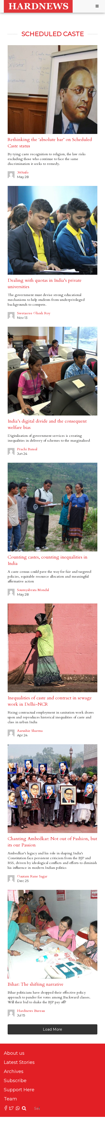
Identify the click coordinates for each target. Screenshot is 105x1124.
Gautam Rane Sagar (32, 876)
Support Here (19, 1090)
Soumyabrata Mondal (33, 589)
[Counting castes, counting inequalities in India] (52, 507)
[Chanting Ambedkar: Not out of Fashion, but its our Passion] (52, 788)
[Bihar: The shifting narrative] (52, 934)
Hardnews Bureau (31, 1010)
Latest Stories (19, 1062)
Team (10, 1099)
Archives (13, 1071)
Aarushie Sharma (30, 730)
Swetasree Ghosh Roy (33, 313)
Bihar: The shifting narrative (35, 984)
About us (14, 1053)
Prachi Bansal (27, 449)
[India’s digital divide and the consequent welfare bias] (52, 371)
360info (22, 172)
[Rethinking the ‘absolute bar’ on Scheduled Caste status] (52, 89)
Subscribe (15, 1080)
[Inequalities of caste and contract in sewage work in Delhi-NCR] (52, 647)
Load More (52, 1029)
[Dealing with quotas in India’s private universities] (52, 230)
